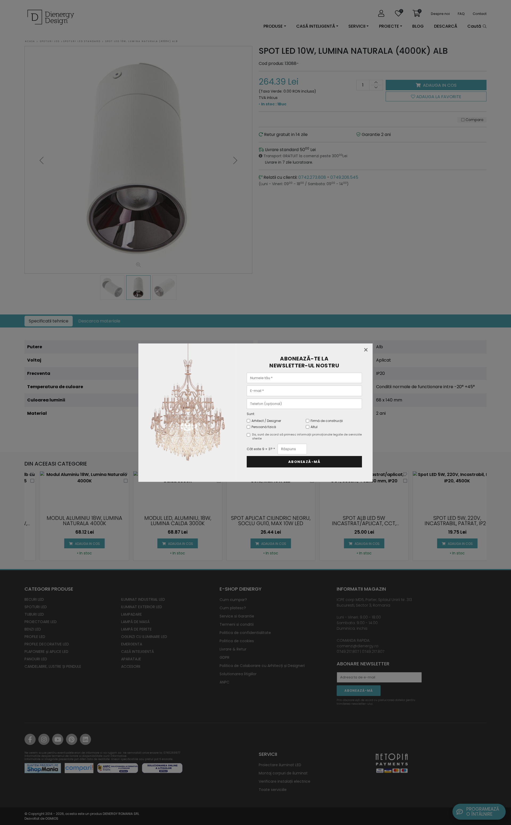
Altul (314, 427)
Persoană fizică (264, 427)
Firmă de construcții (327, 420)
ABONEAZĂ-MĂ (304, 461)
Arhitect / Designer (266, 420)
